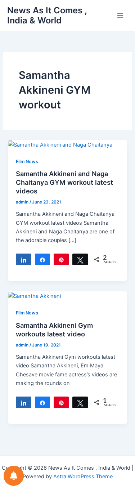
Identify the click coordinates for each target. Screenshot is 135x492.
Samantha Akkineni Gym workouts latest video (54, 329)
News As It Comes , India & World (47, 15)
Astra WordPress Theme (83, 476)
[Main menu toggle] (120, 15)
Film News (27, 161)
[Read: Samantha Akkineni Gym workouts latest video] (34, 295)
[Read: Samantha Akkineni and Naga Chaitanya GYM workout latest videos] (60, 144)
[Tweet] (80, 259)
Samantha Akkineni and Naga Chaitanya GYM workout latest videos (64, 182)
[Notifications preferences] (14, 476)
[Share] (23, 259)
